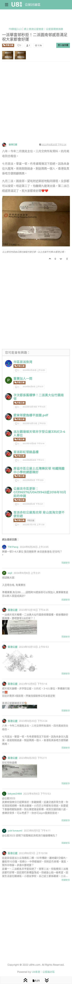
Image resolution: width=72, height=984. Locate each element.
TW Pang (13, 547)
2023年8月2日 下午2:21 (33, 504)
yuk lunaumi (15, 830)
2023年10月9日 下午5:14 (33, 443)
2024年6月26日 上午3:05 (34, 370)
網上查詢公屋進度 (34, 28)
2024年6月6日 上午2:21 (33, 387)
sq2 (10, 573)
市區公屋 (9, 45)
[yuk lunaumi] (4, 831)
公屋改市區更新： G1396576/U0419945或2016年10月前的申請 (39, 492)
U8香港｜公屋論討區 (43, 971)
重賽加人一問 (22, 378)
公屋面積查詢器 (54, 28)
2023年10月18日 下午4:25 (34, 407)
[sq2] (8, 380)
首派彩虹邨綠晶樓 (26, 452)
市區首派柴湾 (22, 362)
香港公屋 (13, 144)
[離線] (5, 144)
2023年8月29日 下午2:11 (33, 460)
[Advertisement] (36, 105)
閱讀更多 (66, 562)
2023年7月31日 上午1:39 (33, 524)
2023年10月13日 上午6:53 (34, 423)
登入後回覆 (63, 45)
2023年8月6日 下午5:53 (33, 480)
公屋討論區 (33, 4)
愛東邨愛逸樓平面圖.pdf (30, 415)
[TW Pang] (8, 363)
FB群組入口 (15, 28)
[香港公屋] (8, 396)
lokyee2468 (15, 793)
